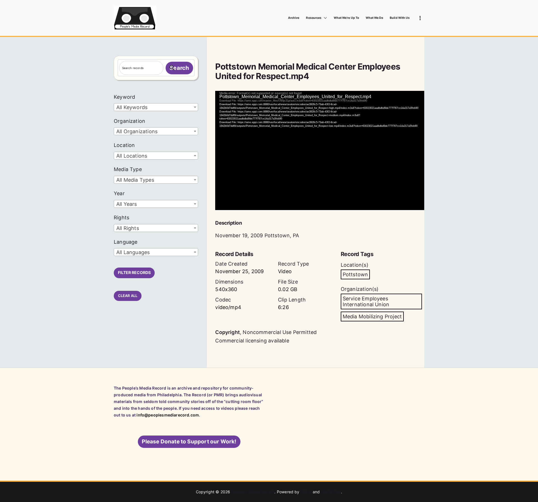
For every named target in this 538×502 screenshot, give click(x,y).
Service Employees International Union (366, 301)
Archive (293, 18)
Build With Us (400, 18)
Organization (129, 121)
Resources (313, 18)
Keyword (124, 97)
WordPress (331, 491)
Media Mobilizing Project (372, 316)
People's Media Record (253, 491)
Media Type (128, 169)
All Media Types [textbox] (135, 180)
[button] (324, 17)
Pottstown (355, 274)
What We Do (374, 18)
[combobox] (156, 107)
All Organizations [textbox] (136, 131)
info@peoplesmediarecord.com (167, 415)
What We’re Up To (346, 18)
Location (124, 145)
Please (189, 441)
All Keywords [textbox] (131, 107)
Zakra (306, 491)
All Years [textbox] (126, 204)
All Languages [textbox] (133, 252)
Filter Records (134, 272)
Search (179, 68)
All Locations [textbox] (131, 156)
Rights (121, 217)
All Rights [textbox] (127, 228)
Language (125, 242)
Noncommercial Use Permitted (280, 332)
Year (119, 193)
